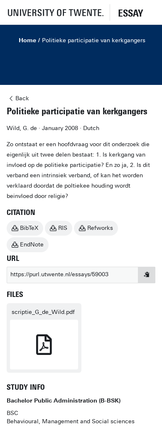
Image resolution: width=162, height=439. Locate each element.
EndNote (32, 244)
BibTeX (29, 228)
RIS (62, 228)
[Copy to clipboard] (146, 275)
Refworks (100, 228)
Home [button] (27, 40)
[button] (55, 12)
